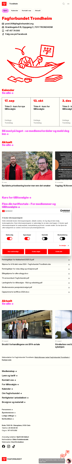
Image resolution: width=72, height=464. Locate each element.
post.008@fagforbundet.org (19, 24)
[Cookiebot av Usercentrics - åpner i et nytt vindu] (61, 211)
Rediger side (6, 360)
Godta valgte (36, 251)
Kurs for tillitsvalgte (16, 197)
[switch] (27, 238)
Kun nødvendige (13, 251)
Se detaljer (62, 245)
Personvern (7, 409)
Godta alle (59, 251)
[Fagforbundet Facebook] (3, 446)
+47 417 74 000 (12, 31)
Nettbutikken (8, 419)
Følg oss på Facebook (16, 34)
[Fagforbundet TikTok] (13, 446)
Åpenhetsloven (8, 413)
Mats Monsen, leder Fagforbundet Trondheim (52, 357)
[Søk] (63, 4)
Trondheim (13, 4)
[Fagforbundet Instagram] (8, 446)
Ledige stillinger (9, 416)
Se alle (8, 93)
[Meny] (68, 4)
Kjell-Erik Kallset (23, 437)
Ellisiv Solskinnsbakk (20, 439)
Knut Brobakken (17, 442)
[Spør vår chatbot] (69, 461)
